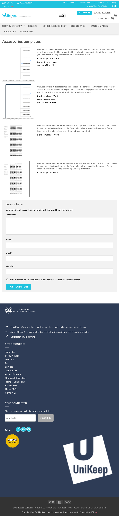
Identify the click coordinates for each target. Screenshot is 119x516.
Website (9, 266)
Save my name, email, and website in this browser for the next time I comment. (45, 279)
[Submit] (62, 15)
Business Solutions (70, 2)
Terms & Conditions (15, 381)
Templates (10, 351)
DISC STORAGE (78, 26)
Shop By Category (12, 26)
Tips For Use (11, 370)
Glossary (9, 359)
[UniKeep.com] (28, 15)
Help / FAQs (11, 389)
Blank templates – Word (48, 58)
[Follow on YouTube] (115, 6)
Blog (114, 2)
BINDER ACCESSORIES (54, 26)
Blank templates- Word (47, 96)
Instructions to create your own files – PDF (46, 63)
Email (9, 253)
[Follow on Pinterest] (112, 6)
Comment (11, 214)
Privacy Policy (12, 385)
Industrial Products (87, 2)
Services (101, 2)
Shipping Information (15, 377)
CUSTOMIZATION (99, 26)
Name (9, 239)
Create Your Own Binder (97, 6)
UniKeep (77, 131)
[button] (102, 12)
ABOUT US (9, 31)
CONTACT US (26, 31)
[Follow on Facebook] (110, 6)
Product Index (12, 355)
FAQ (108, 2)
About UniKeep (13, 374)
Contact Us (10, 392)
